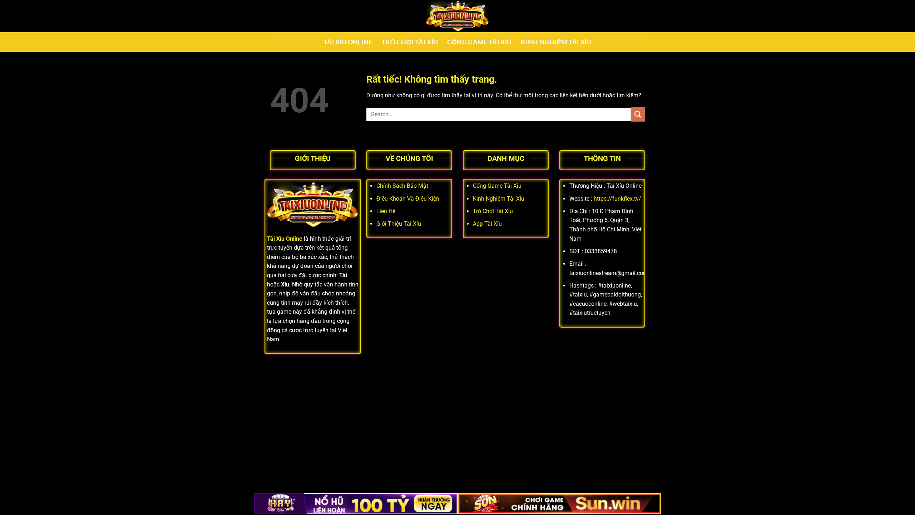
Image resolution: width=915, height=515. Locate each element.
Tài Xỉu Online (347, 42)
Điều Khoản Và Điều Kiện (407, 198)
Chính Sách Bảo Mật (402, 185)
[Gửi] (638, 114)
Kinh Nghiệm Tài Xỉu (556, 42)
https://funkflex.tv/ (617, 198)
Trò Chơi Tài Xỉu (410, 42)
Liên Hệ (385, 211)
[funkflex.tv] (457, 16)
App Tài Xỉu (487, 223)
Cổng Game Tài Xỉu (479, 42)
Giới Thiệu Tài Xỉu (398, 223)
